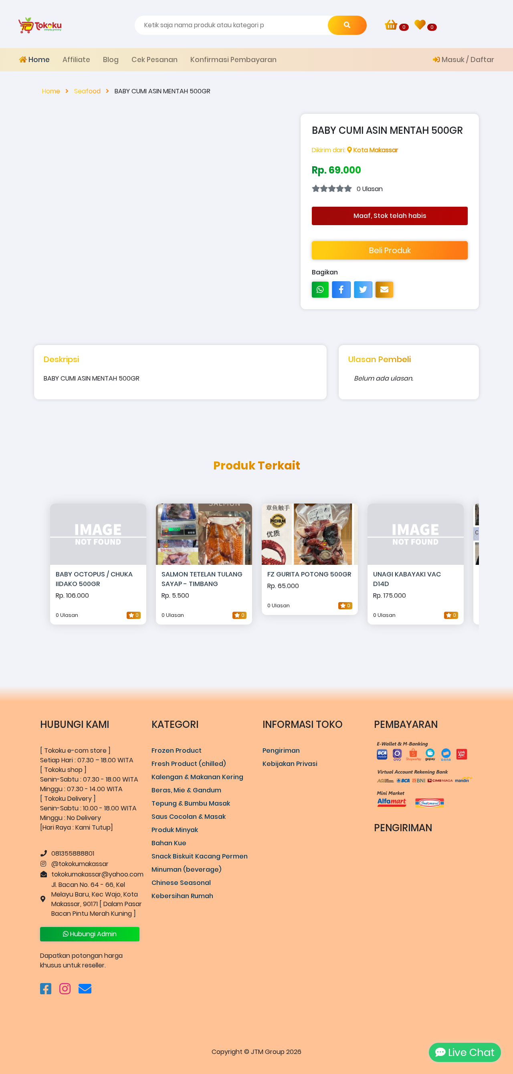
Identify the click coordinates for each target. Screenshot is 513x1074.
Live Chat (470, 1052)
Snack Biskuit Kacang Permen (199, 856)
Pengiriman (281, 750)
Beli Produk (390, 250)
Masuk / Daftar (467, 59)
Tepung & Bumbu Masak (190, 803)
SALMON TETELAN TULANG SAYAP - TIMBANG (202, 579)
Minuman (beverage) (186, 869)
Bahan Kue (168, 843)
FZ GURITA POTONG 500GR (309, 574)
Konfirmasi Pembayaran (233, 59)
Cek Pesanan (154, 59)
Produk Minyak (174, 829)
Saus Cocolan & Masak (188, 816)
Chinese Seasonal (181, 882)
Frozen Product (176, 750)
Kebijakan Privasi (290, 763)
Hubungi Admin (93, 934)
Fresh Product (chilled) (188, 763)
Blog (111, 59)
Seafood (88, 91)
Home (38, 59)
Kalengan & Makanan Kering (197, 777)
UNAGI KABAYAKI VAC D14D (407, 579)
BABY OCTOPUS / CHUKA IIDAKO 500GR (94, 579)
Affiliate (76, 59)
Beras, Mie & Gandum (186, 790)
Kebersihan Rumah (182, 896)
